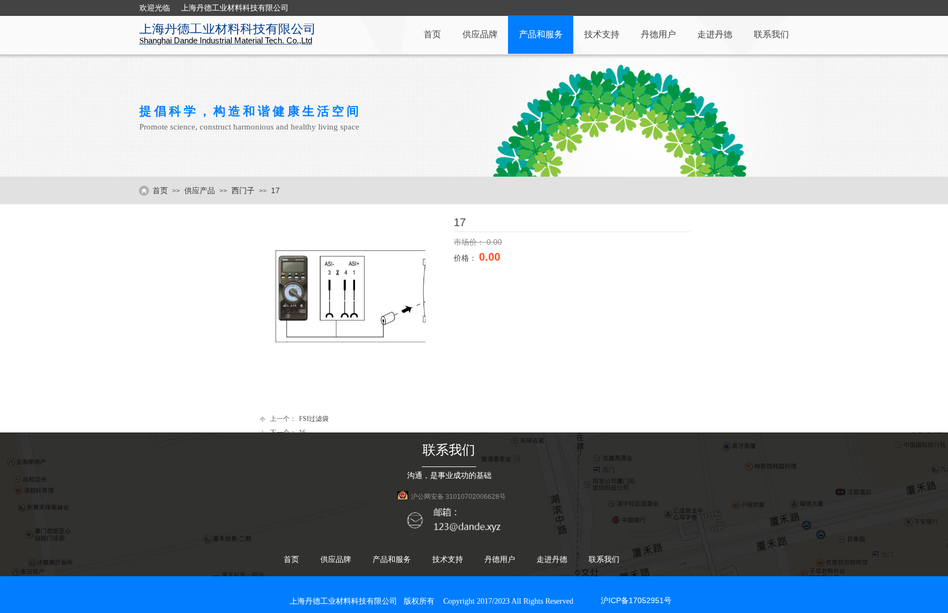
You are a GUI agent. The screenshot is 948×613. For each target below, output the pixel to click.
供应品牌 (480, 34)
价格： (466, 258)
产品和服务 (541, 34)
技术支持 (601, 34)
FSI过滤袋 (299, 419)
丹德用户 (658, 34)
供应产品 (199, 190)
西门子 (243, 190)
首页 (432, 34)
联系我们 (771, 34)
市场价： (470, 242)
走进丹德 (714, 34)
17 (275, 190)
